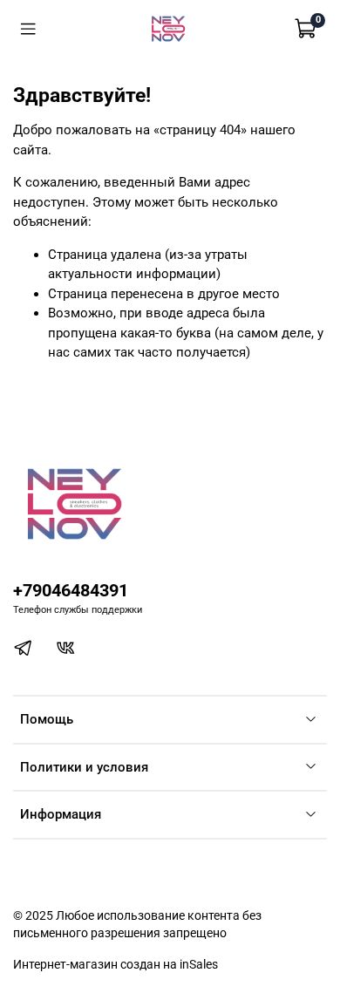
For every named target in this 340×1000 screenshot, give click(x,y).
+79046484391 (70, 591)
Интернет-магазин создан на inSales (115, 964)
